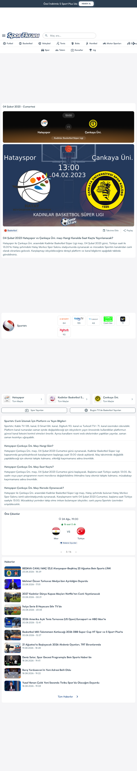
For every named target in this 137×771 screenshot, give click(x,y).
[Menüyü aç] (4, 36)
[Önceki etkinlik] (61, 552)
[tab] (8, 43)
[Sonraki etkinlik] (76, 552)
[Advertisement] (68, 286)
